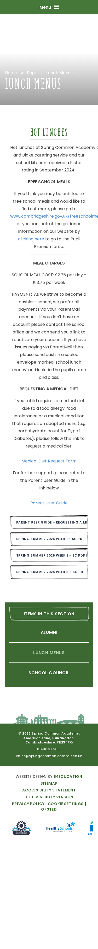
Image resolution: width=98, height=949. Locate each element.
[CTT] (21, 829)
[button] (64, 803)
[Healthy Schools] (60, 829)
